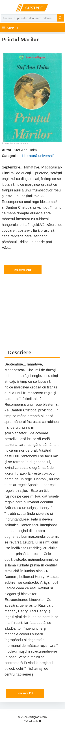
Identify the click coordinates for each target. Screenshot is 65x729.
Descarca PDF (23, 269)
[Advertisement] (32, 315)
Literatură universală (38, 156)
